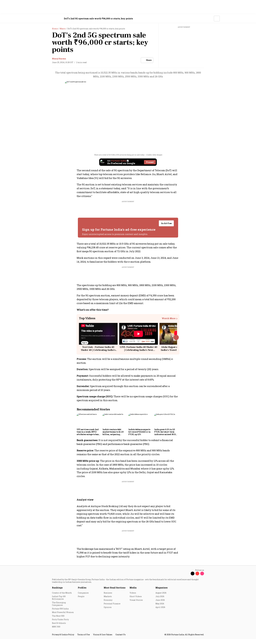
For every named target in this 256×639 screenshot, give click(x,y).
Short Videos (136, 596)
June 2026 (160, 600)
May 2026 (159, 603)
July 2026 (159, 596)
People (81, 596)
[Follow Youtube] (197, 573)
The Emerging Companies (59, 603)
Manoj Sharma (59, 58)
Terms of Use (83, 634)
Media (133, 587)
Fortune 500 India (60, 608)
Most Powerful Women (63, 612)
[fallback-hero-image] (89, 420)
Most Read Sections (114, 587)
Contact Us (120, 634)
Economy (108, 600)
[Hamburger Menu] (37, 19)
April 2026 (160, 607)
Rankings (57, 587)
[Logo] (51, 18)
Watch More (168, 318)
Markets (108, 596)
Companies (83, 593)
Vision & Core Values (102, 634)
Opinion (108, 607)
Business (108, 593)
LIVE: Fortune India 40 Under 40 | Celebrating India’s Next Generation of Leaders (138, 350)
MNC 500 (56, 626)
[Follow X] (192, 573)
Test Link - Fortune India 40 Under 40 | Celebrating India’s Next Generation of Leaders (98, 350)
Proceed (150, 162)
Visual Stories (136, 600)
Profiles (82, 587)
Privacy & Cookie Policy (63, 634)
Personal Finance (112, 603)
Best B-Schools (59, 623)
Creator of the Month (62, 593)
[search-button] (210, 18)
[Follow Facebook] (188, 573)
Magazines (161, 587)
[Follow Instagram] (202, 573)
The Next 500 (58, 616)
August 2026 (160, 593)
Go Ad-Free (166, 223)
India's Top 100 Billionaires (59, 597)
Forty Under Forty (60, 619)
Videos (133, 593)
